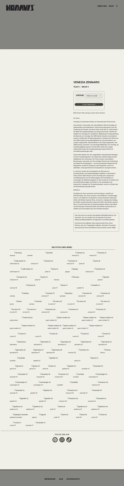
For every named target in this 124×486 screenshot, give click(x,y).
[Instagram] (62, 439)
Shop (111, 6)
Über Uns (102, 6)
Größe (80, 95)
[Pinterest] (55, 439)
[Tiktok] (69, 439)
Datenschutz (73, 479)
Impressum (49, 479)
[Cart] (117, 6)
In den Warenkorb (88, 104)
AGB (113, 228)
